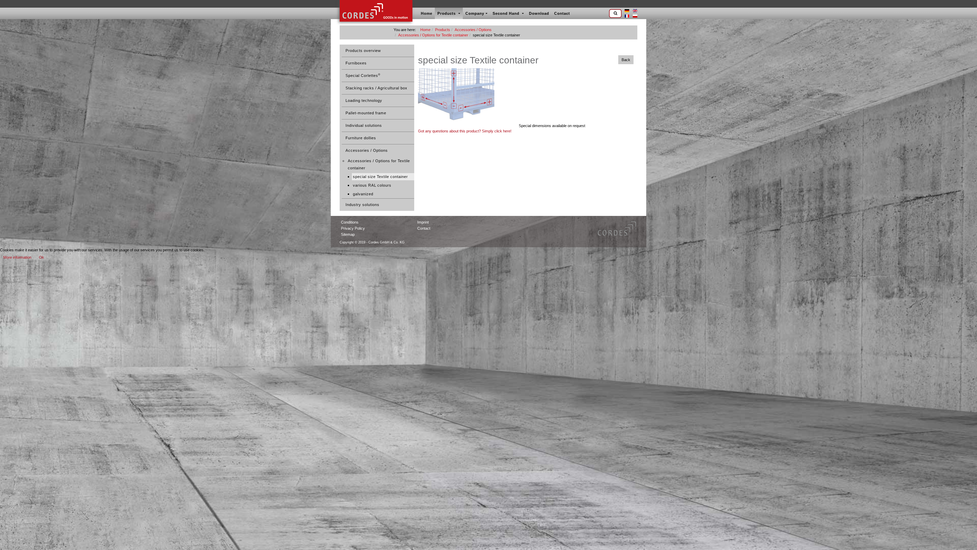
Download (539, 13)
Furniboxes (356, 63)
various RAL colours (372, 185)
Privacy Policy (353, 228)
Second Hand (507, 13)
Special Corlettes (363, 75)
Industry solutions (362, 204)
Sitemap (348, 234)
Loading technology (364, 100)
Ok (41, 257)
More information (17, 257)
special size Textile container (380, 176)
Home (426, 13)
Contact (562, 13)
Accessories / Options (473, 30)
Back (626, 60)
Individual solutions (364, 125)
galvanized (363, 194)
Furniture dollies (361, 138)
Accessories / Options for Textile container (433, 35)
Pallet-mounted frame (366, 113)
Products (447, 13)
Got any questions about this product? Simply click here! (464, 131)
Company (474, 13)
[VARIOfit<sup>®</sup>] (376, 11)
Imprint (423, 222)
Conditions (349, 222)
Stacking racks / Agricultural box (376, 88)
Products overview (363, 50)
